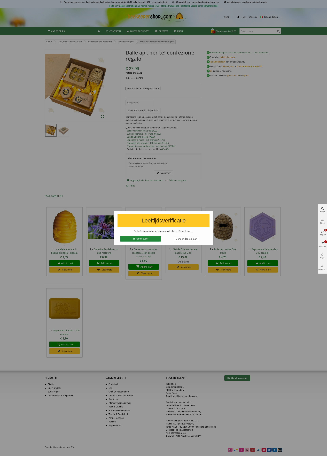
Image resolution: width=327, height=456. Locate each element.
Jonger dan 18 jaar (186, 238)
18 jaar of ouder (140, 238)
